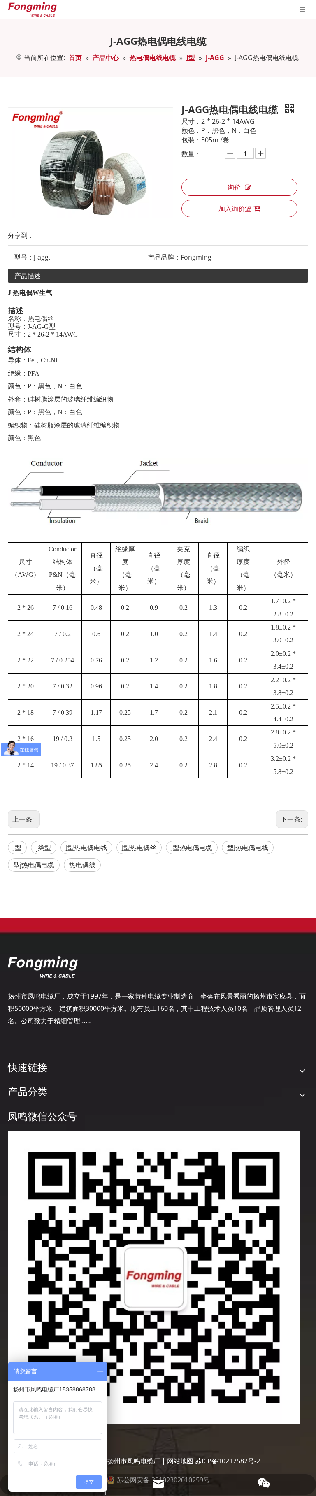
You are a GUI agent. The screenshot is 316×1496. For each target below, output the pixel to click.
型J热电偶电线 (247, 847)
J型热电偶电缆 (191, 847)
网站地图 (180, 1461)
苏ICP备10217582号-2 (227, 1461)
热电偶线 (82, 864)
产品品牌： (164, 257)
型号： (24, 257)
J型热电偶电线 (86, 847)
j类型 (43, 847)
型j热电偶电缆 (33, 864)
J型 (17, 847)
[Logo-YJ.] (43, 967)
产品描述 (27, 275)
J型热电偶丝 (139, 847)
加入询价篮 (234, 208)
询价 (234, 187)
